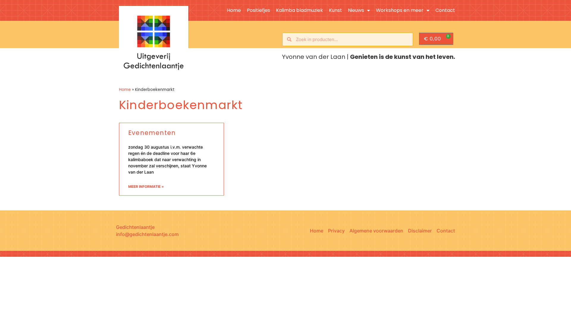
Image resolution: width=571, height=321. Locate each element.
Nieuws (356, 10)
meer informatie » (146, 186)
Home (234, 10)
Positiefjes (258, 10)
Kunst (335, 10)
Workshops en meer (399, 10)
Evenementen (152, 132)
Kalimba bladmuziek (299, 10)
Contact (445, 10)
